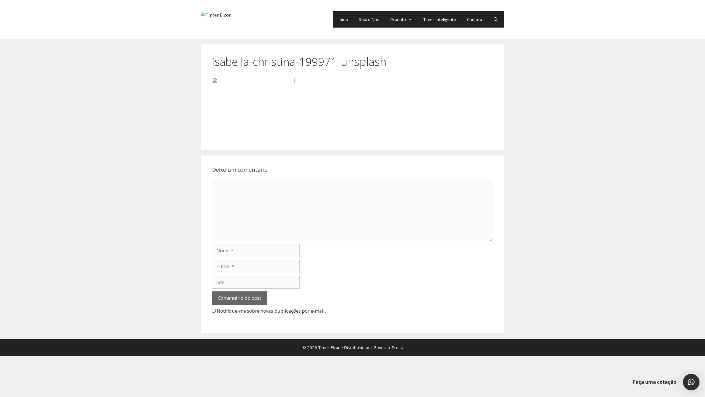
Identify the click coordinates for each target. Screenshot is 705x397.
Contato (474, 19)
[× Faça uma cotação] (691, 382)
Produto (398, 19)
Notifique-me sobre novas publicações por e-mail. (271, 311)
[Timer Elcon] (216, 14)
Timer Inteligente (439, 19)
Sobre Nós (369, 19)
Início (343, 19)
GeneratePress (388, 347)
